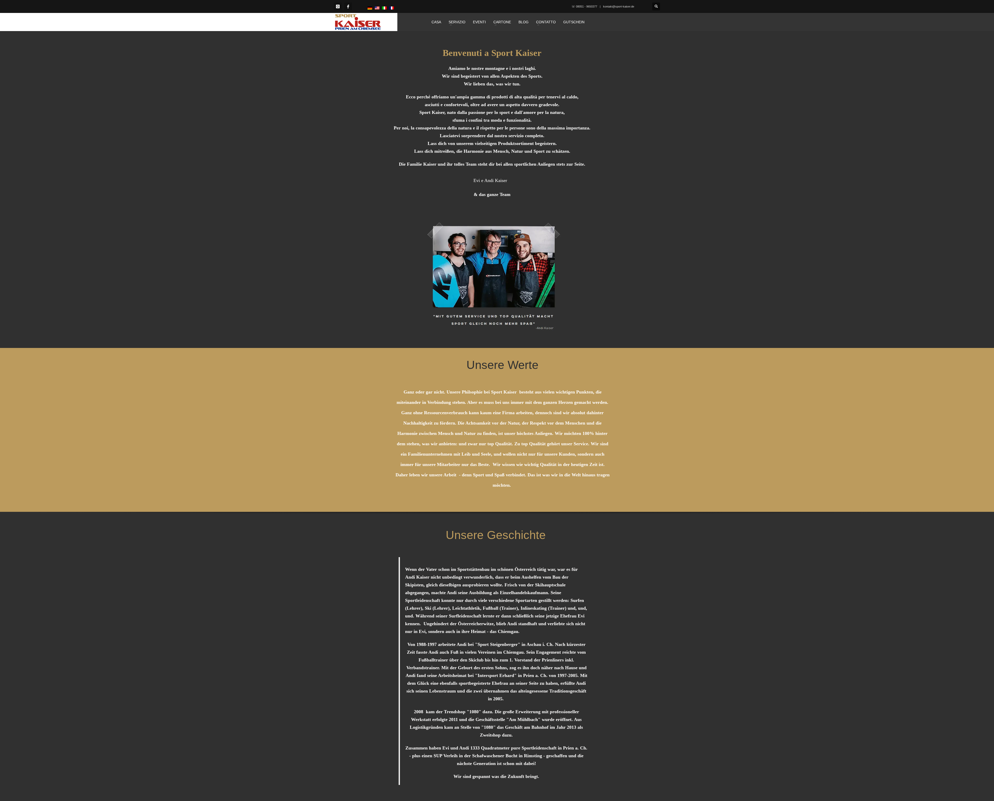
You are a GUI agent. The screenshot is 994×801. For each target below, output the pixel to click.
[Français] (391, 8)
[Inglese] (377, 8)
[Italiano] (384, 8)
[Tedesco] (370, 8)
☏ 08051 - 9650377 (584, 6)
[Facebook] (348, 6)
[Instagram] (338, 6)
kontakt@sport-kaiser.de (618, 6)
